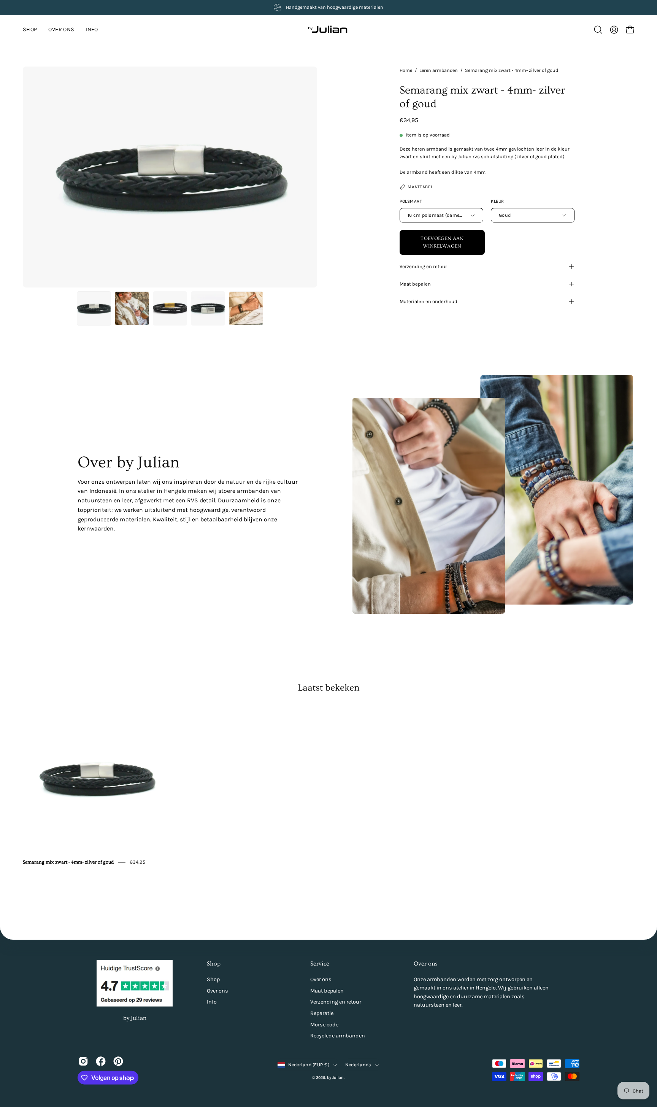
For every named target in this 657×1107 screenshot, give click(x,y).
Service (319, 963)
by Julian (134, 1017)
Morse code (324, 1024)
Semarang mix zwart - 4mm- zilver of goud (68, 862)
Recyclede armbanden (337, 1035)
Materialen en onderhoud (428, 301)
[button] (91, 30)
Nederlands (358, 1064)
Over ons (217, 990)
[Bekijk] (83, 1061)
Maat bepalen (415, 284)
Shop (214, 963)
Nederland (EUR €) (308, 1064)
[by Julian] (328, 29)
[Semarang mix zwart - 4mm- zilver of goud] (94, 308)
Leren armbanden (438, 70)
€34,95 (137, 862)
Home (406, 70)
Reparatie (321, 1013)
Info (212, 1002)
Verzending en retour (423, 266)
